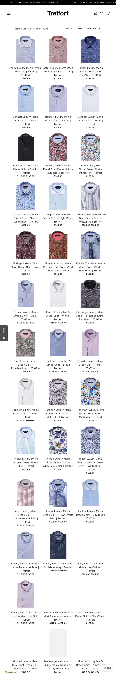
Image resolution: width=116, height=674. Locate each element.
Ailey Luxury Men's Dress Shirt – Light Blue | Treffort (25, 72)
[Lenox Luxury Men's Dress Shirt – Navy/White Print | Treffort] (58, 493)
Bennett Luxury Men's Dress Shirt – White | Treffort (90, 120)
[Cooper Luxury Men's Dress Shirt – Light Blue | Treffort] (58, 196)
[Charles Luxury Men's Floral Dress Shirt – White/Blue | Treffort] (25, 196)
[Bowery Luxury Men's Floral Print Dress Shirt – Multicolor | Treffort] (58, 147)
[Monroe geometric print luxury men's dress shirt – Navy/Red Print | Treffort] (58, 643)
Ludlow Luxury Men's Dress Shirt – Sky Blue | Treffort (90, 515)
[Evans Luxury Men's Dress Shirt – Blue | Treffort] (25, 294)
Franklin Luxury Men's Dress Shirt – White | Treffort (25, 413)
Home (17, 29)
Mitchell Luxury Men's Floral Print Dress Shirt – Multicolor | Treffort (26, 665)
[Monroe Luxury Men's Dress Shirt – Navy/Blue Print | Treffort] (90, 643)
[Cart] (108, 13)
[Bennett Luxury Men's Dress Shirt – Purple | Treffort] (58, 98)
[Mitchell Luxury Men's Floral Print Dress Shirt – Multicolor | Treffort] (25, 643)
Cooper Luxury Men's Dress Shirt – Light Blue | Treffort (58, 218)
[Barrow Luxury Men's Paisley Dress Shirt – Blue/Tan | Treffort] (90, 49)
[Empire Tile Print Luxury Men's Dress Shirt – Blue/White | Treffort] (90, 245)
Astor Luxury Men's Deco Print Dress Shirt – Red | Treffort (58, 72)
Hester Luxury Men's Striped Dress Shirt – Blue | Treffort (25, 462)
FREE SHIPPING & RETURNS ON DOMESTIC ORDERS (34, 2)
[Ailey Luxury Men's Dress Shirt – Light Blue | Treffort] (25, 49)
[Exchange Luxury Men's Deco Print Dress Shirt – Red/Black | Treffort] (90, 294)
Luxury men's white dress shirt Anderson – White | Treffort (58, 616)
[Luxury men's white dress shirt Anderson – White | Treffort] (58, 594)
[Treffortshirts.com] (58, 13)
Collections (28, 29)
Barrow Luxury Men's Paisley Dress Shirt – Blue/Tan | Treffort (90, 72)
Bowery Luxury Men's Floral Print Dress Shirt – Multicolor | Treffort (58, 169)
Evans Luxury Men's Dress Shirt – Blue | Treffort (26, 316)
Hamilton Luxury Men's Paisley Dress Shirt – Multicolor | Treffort (58, 413)
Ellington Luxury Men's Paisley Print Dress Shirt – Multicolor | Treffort (58, 267)
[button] (101, 13)
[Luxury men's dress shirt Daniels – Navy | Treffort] (58, 545)
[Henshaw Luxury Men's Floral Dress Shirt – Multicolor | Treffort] (90, 391)
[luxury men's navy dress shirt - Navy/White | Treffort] (90, 545)
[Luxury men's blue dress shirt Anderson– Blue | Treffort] (25, 545)
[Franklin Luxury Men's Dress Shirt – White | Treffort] (25, 391)
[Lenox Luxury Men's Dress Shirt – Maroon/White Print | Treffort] (25, 493)
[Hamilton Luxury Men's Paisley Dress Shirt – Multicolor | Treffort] (58, 391)
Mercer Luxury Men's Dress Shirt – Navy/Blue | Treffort (90, 616)
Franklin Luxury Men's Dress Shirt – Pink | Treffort (90, 365)
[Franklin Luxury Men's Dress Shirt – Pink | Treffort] (90, 342)
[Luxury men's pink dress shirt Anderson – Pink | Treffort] (25, 594)
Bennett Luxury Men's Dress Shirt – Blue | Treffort (25, 120)
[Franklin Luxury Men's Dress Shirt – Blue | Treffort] (58, 342)
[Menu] (9, 13)
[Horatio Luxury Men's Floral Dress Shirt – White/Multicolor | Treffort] (58, 440)
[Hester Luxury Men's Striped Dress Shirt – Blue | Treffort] (25, 440)
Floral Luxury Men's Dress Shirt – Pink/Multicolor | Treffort (25, 365)
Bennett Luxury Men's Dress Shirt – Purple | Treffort (58, 120)
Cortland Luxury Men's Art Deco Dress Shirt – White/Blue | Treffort (90, 218)
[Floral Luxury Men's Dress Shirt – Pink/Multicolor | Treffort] (25, 342)
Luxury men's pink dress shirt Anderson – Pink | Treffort (25, 616)
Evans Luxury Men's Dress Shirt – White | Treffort (58, 316)
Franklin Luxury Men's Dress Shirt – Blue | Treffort (58, 365)
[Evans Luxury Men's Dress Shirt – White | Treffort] (58, 294)
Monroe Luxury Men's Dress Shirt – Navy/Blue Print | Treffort (90, 665)
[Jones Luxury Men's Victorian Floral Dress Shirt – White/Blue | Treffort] (90, 440)
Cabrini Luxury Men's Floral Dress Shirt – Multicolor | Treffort (90, 169)
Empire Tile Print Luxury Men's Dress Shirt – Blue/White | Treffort (90, 267)
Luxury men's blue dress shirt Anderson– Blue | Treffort (25, 567)
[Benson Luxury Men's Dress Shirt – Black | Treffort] (25, 147)
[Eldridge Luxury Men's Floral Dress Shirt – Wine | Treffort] (26, 245)
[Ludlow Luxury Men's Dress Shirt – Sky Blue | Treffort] (90, 493)
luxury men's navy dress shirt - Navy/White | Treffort (90, 567)
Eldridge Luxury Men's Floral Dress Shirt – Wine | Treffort (25, 267)
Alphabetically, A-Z (87, 29)
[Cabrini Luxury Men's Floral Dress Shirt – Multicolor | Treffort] (90, 147)
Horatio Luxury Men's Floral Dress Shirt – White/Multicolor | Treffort (58, 462)
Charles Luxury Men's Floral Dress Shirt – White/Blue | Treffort (26, 218)
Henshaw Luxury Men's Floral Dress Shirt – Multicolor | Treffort (90, 413)
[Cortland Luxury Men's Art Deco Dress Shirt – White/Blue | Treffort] (90, 196)
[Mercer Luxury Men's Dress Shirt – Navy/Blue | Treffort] (90, 594)
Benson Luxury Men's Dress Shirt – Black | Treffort (25, 169)
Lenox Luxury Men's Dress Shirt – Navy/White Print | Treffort (58, 515)
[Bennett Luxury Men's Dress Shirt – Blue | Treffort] (25, 98)
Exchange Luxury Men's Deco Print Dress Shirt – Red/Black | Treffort (90, 316)
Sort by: (69, 28)
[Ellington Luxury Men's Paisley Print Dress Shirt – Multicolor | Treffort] (58, 245)
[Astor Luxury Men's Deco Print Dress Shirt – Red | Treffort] (58, 49)
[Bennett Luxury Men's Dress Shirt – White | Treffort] (90, 98)
